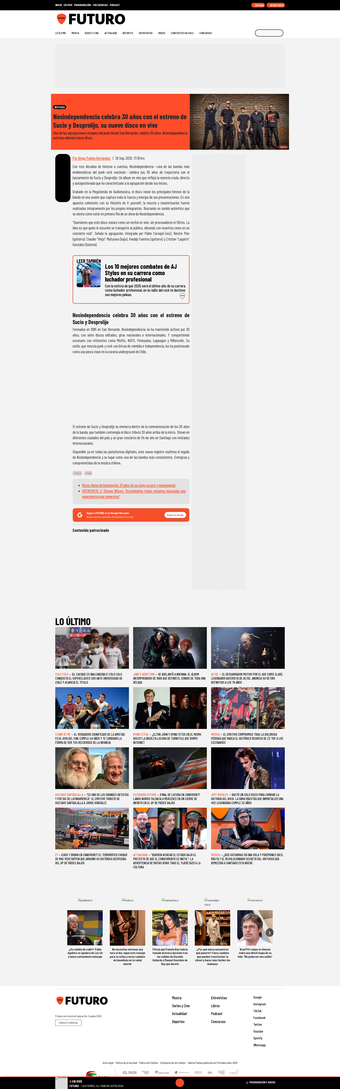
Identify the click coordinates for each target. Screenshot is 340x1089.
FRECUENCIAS (100, 5)
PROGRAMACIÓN (82, 5)
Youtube (258, 1031)
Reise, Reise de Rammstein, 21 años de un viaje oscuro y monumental (128, 485)
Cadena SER (198, 1073)
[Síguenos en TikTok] (254, 17)
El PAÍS (129, 1073)
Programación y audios (262, 1082)
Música (75, 33)
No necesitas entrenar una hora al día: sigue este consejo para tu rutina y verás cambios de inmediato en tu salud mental (127, 956)
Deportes (128, 33)
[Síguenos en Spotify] (277, 17)
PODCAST (115, 5)
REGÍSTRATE (277, 5)
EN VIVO (68, 5)
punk (88, 473)
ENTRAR (259, 5)
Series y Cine (92, 33)
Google (257, 997)
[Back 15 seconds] (171, 1083)
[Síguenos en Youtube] (271, 17)
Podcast (216, 1013)
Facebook (259, 1018)
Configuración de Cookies (173, 1062)
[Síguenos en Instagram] (249, 17)
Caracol (234, 1073)
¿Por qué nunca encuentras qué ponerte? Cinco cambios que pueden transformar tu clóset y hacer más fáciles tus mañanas (212, 956)
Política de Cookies (148, 1062)
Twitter (257, 1024)
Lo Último (60, 33)
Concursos (205, 33)
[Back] (162, 1083)
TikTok (257, 1011)
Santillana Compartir (182, 1073)
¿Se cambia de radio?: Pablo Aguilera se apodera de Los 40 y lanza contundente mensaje (85, 952)
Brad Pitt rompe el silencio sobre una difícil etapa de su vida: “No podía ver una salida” (255, 952)
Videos (161, 33)
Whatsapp (259, 1045)
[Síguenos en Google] (243, 17)
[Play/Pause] (179, 1083)
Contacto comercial (68, 1022)
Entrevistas (145, 33)
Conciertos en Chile (182, 33)
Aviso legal (108, 1062)
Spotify (257, 1038)
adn (221, 1073)
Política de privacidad (126, 1062)
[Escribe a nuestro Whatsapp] (283, 17)
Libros (215, 1005)
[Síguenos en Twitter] (266, 17)
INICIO (58, 5)
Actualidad (110, 33)
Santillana (163, 1073)
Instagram (259, 1004)
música (78, 473)
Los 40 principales (146, 1073)
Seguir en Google (175, 514)
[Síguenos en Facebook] (260, 17)
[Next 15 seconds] (188, 1083)
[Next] (196, 1083)
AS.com (209, 1073)
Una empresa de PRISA (98, 1076)
